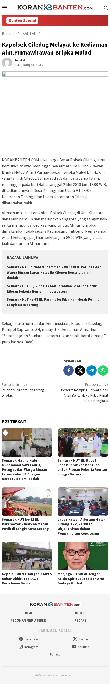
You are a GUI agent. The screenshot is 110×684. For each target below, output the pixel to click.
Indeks (81, 613)
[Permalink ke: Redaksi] (7, 62)
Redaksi (80, 620)
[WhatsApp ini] (103, 370)
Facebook (31, 639)
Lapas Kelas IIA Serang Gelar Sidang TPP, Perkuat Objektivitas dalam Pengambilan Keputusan (81, 526)
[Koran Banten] (55, 7)
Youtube (83, 647)
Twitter (83, 639)
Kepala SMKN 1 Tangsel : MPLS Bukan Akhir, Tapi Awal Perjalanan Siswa (27, 578)
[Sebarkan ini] (68, 370)
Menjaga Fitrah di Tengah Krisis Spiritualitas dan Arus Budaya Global (81, 578)
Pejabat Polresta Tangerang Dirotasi (23, 390)
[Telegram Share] (91, 370)
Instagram (31, 647)
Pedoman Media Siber (28, 620)
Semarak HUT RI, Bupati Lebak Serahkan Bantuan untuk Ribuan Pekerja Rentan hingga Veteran (82, 467)
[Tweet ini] (80, 370)
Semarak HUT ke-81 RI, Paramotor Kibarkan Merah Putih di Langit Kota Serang (25, 524)
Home (28, 613)
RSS (57, 655)
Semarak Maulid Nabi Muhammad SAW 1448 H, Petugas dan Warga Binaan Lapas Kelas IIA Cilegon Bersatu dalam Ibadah (54, 272)
